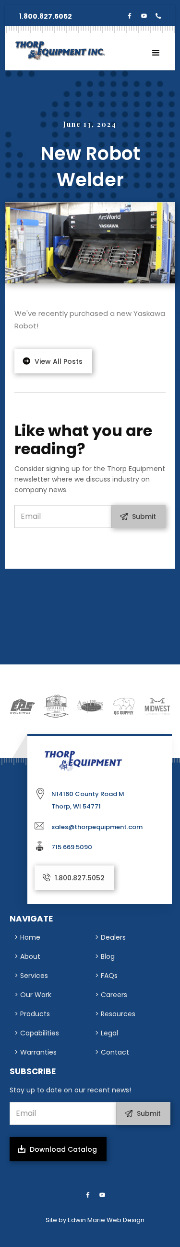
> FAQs (106, 975)
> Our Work (32, 995)
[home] (58, 50)
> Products (32, 1014)
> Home (27, 937)
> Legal (106, 1033)
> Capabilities (36, 1033)
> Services (31, 975)
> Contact (112, 1052)
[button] (156, 53)
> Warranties (35, 1052)
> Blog (105, 956)
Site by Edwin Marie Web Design (95, 1220)
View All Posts (59, 361)
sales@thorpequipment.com (97, 826)
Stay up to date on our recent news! (70, 1090)
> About (27, 956)
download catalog (63, 1149)
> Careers (111, 995)
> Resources (115, 1014)
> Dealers (110, 937)
